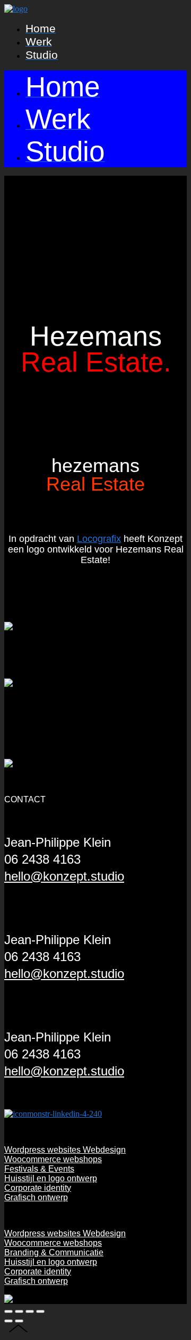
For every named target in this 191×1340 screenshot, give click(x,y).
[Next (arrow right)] (19, 1321)
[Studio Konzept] (16, 8)
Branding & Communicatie (53, 1252)
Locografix (99, 538)
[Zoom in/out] (40, 1311)
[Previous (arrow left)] (8, 1321)
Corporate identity (37, 1187)
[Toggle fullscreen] (29, 1311)
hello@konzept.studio (64, 876)
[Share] (19, 1311)
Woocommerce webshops (53, 1159)
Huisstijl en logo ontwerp (50, 1178)
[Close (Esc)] (8, 1311)
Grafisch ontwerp (36, 1197)
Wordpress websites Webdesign (65, 1149)
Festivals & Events (39, 1168)
